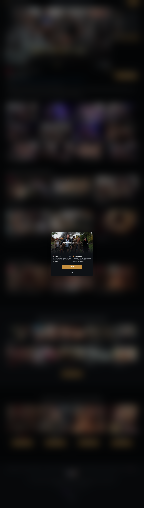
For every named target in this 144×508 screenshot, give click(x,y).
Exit (72, 272)
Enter (72, 267)
